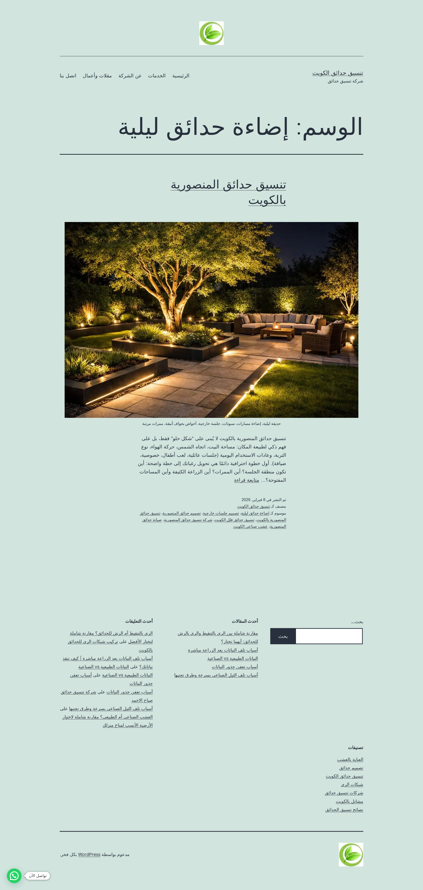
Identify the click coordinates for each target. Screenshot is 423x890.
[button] (14, 875)
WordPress (89, 854)
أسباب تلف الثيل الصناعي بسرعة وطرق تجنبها (216, 675)
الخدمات (157, 76)
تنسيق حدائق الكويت (337, 72)
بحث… (357, 621)
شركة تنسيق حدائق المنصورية (188, 520)
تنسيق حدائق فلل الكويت (234, 520)
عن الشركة (130, 76)
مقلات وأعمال (97, 76)
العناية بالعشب (350, 759)
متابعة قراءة (246, 480)
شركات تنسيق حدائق (344, 792)
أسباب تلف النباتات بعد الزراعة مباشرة (223, 650)
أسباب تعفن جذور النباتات (235, 666)
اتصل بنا (68, 76)
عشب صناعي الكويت (250, 526)
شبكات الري (352, 784)
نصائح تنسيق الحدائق (344, 809)
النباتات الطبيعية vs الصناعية (232, 658)
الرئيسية (180, 76)
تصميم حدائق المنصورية (182, 513)
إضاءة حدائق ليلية (255, 513)
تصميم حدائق (351, 767)
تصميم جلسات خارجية (221, 513)
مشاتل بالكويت (349, 801)
